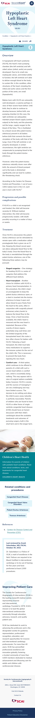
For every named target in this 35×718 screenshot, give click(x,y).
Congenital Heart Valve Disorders (17, 503)
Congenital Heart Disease (17, 497)
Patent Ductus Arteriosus (17, 510)
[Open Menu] (32, 3)
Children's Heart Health (13, 477)
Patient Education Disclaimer (17, 715)
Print (20, 41)
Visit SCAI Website (17, 691)
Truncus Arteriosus (17, 515)
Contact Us (17, 695)
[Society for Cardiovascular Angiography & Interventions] (13, 3)
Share (25, 41)
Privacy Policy (17, 711)
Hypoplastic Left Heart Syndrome (13, 47)
